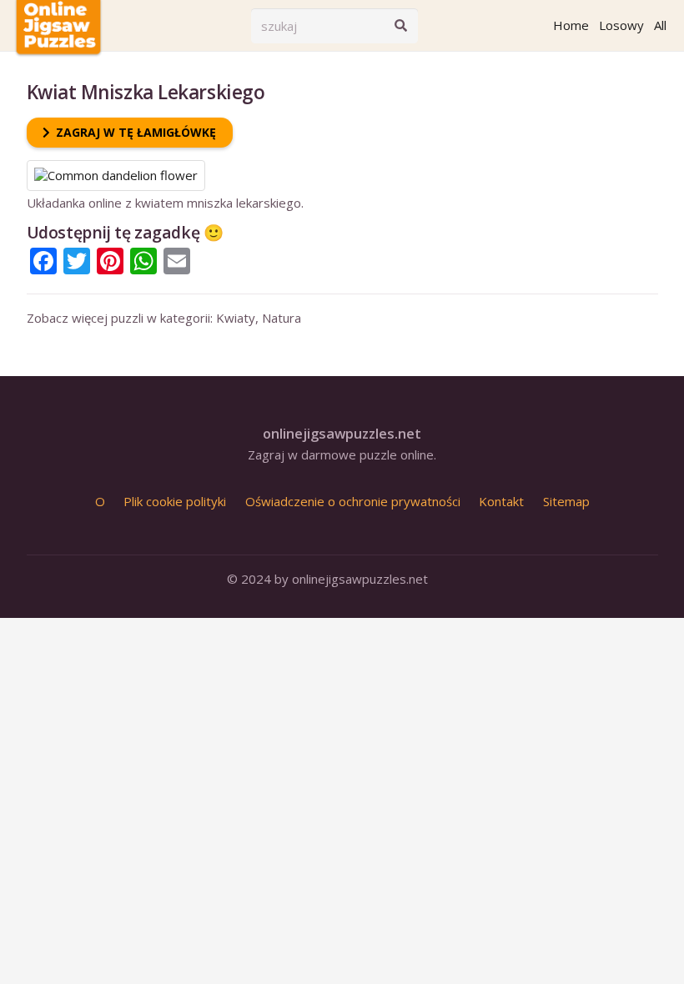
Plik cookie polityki (174, 501)
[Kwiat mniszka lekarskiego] (116, 167)
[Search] (400, 25)
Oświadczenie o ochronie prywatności (352, 501)
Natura (281, 317)
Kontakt (501, 501)
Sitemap (566, 501)
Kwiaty (235, 317)
